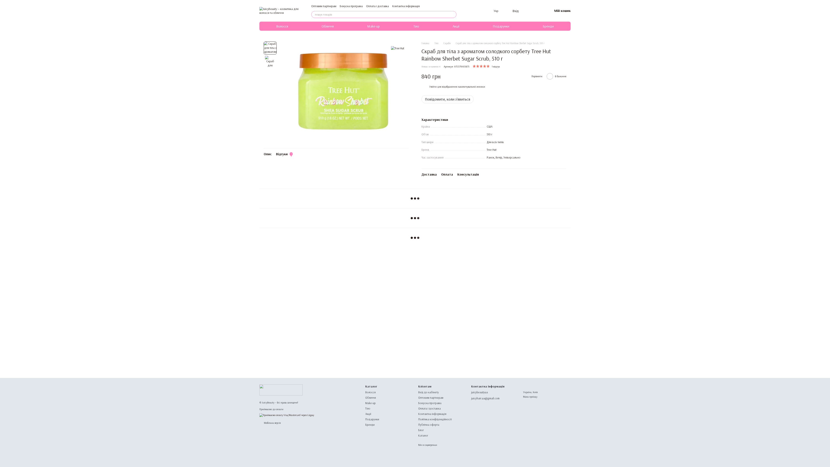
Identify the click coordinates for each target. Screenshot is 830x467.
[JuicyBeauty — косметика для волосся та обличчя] (281, 389)
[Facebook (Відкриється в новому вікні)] (482, 11)
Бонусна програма (351, 6)
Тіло (416, 26)
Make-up (373, 26)
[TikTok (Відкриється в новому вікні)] (477, 11)
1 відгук (496, 66)
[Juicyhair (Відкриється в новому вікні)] (472, 11)
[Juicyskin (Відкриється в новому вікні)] (467, 11)
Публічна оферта (428, 424)
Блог (421, 430)
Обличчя (328, 26)
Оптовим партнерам (323, 6)
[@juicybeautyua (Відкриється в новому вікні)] (487, 11)
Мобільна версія (272, 422)
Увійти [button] (433, 86)
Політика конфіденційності (435, 419)
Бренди (548, 26)
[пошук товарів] (453, 14)
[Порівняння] (526, 10)
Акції (456, 26)
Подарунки (501, 26)
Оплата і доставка (377, 6)
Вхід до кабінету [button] (428, 392)
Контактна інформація (406, 6)
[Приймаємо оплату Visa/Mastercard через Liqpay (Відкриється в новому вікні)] (286, 414)
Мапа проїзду (530, 396)
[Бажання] (537, 10)
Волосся (282, 26)
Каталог (423, 435)
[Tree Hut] (397, 48)
